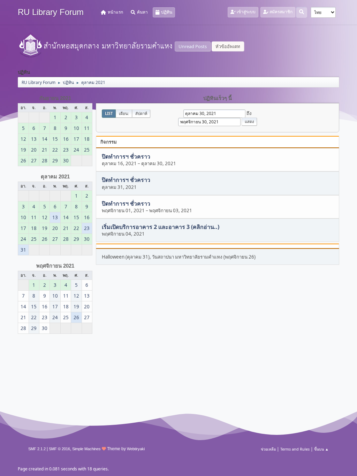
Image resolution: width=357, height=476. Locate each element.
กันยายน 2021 (55, 98)
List (109, 113)
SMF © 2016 (59, 449)
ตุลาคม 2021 (55, 176)
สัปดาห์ (141, 113)
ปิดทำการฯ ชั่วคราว (126, 156)
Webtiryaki (136, 449)
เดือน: (124, 113)
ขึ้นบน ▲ (321, 449)
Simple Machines (86, 449)
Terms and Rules (295, 449)
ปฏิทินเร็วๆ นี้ (217, 98)
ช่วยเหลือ (268, 449)
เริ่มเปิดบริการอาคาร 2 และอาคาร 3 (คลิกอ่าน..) (160, 227)
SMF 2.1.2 (37, 449)
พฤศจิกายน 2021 (55, 266)
